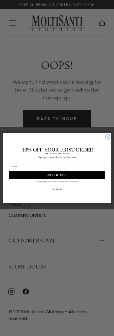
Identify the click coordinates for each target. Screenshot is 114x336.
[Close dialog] (107, 136)
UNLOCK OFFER (57, 174)
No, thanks (57, 189)
